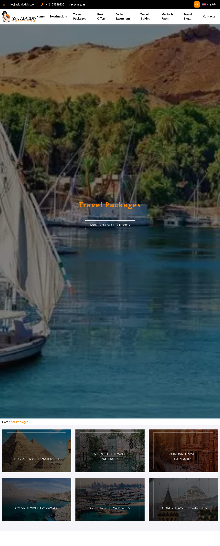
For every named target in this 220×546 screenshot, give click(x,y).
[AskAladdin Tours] (19, 16)
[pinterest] (75, 4)
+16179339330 (55, 4)
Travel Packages (79, 16)
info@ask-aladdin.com (22, 4)
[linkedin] (78, 4)
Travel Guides (145, 16)
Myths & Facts (167, 16)
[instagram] (81, 4)
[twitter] (72, 4)
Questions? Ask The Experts (110, 225)
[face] (69, 4)
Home (40, 16)
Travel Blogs (188, 16)
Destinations (59, 16)
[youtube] (85, 4)
